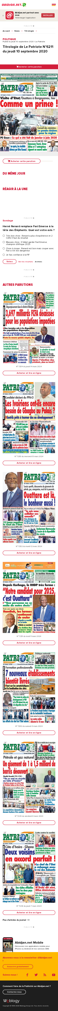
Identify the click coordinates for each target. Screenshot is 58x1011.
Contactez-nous (14, 992)
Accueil (6, 31)
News (17, 31)
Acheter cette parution (30, 67)
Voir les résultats (25, 262)
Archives (38, 262)
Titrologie (29, 31)
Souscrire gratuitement (18, 966)
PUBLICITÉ (28, 26)
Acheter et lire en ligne (29, 373)
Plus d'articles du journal (14, 920)
